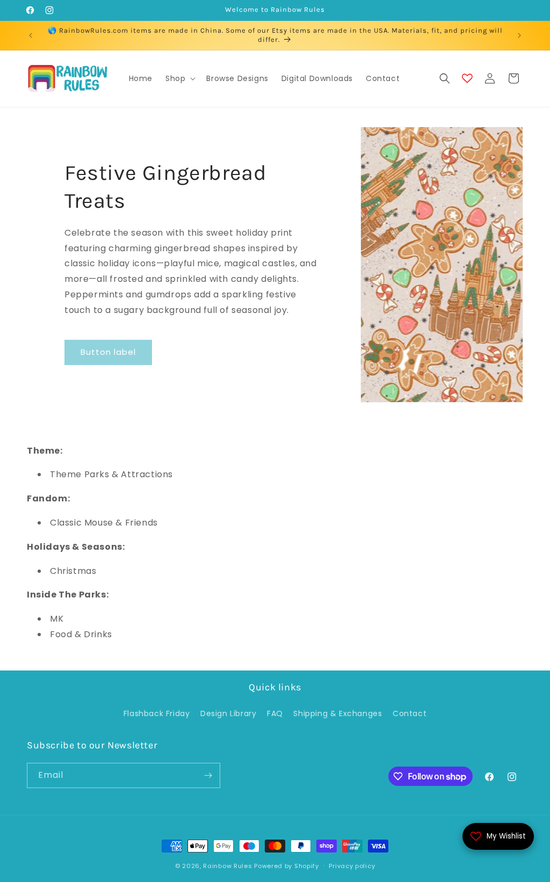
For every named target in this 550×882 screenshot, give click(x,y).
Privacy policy (352, 866)
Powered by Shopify (286, 866)
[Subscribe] (208, 775)
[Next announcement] (519, 35)
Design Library (228, 713)
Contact (409, 713)
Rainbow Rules (227, 866)
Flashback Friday (157, 713)
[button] (179, 78)
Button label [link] (108, 352)
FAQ (275, 713)
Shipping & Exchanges (337, 713)
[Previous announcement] (30, 35)
